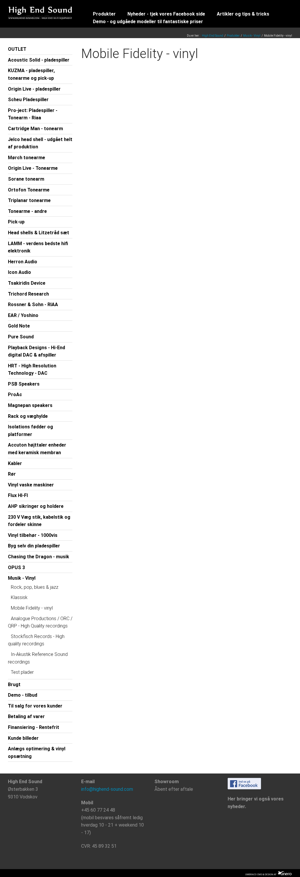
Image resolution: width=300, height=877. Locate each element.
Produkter (104, 14)
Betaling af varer (26, 716)
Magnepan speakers (30, 405)
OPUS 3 (16, 567)
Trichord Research (28, 294)
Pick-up (16, 222)
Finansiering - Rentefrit (33, 727)
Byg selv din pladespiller (34, 546)
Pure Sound (21, 337)
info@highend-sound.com (107, 789)
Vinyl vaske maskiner (31, 485)
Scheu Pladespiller (28, 99)
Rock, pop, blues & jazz (34, 587)
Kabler (15, 463)
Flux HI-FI (18, 495)
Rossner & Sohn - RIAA (33, 304)
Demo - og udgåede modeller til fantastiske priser (148, 21)
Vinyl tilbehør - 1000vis (32, 535)
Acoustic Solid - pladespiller (38, 60)
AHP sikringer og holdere (36, 506)
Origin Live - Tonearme (33, 168)
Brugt (14, 684)
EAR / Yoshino (23, 315)
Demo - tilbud (22, 695)
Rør (12, 474)
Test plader (22, 672)
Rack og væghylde (28, 416)
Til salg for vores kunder (35, 706)
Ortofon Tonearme (29, 190)
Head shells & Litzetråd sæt (38, 232)
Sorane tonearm (26, 179)
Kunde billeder (23, 738)
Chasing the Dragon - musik (38, 556)
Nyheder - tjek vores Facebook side (166, 14)
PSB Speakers (24, 384)
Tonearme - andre (27, 211)
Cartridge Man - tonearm (35, 128)
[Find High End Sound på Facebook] (244, 783)
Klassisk (19, 597)
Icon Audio (19, 272)
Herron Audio (22, 261)
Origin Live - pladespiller (34, 89)
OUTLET (17, 49)
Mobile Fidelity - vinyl (32, 608)
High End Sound (212, 35)
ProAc (15, 394)
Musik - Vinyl (251, 35)
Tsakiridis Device (26, 283)
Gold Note (19, 326)
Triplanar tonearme (29, 200)
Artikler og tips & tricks (243, 14)
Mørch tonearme (26, 157)
